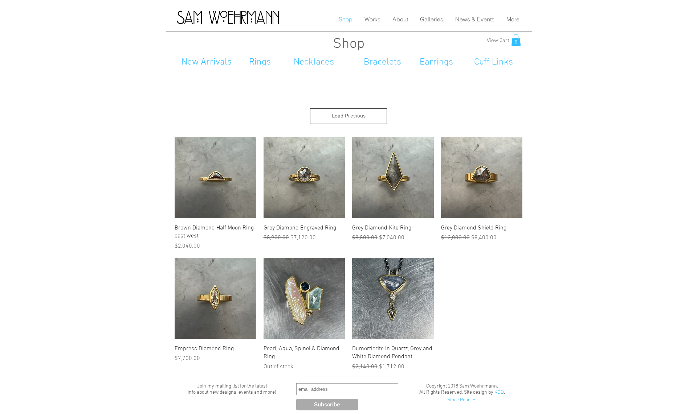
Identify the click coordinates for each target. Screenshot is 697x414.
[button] (372, 19)
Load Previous (349, 116)
